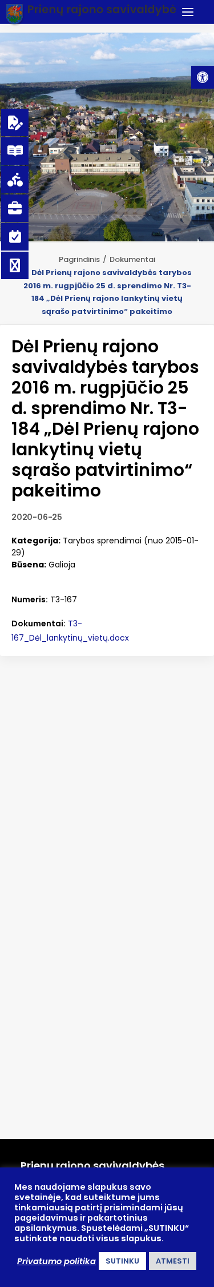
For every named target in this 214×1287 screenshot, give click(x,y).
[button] (202, 77)
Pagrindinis (79, 259)
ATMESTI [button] (172, 1261)
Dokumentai (132, 259)
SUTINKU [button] (122, 1261)
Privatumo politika (56, 1261)
